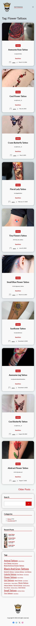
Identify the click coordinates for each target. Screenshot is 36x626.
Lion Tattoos (25, 580)
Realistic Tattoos (26, 585)
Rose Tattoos (7, 587)
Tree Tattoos (15, 593)
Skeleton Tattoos (14, 587)
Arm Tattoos (8, 563)
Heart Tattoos (18, 580)
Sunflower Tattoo (18, 328)
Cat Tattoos (28, 572)
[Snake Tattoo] (5, 546)
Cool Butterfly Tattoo (18, 421)
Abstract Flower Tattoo (18, 468)
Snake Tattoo (11, 545)
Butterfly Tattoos (9, 572)
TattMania (18, 7)
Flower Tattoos (10, 577)
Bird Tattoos (15, 563)
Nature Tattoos (8, 585)
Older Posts (26, 489)
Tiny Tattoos (8, 593)
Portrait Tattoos (17, 585)
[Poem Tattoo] (5, 535)
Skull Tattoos (21, 587)
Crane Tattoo (11, 541)
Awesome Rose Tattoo (18, 50)
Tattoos (18, 45)
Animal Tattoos (11, 560)
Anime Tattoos (21, 561)
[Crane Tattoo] (5, 543)
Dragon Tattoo (11, 538)
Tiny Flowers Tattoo (18, 236)
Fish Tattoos (26, 574)
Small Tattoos (10, 590)
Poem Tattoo (11, 534)
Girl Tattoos (9, 580)
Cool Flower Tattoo (18, 96)
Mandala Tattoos (7, 583)
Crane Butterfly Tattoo (18, 143)
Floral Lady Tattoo (18, 189)
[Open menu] (33, 7)
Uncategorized (11, 520)
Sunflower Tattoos (21, 590)
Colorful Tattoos (10, 574)
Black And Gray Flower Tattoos (14, 566)
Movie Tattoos (23, 583)
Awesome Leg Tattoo (18, 375)
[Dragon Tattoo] (5, 539)
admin (13, 62)
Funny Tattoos (20, 577)
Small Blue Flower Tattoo (18, 282)
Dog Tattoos (20, 574)
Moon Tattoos (14, 583)
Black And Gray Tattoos (16, 568)
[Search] (29, 504)
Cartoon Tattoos (19, 572)
